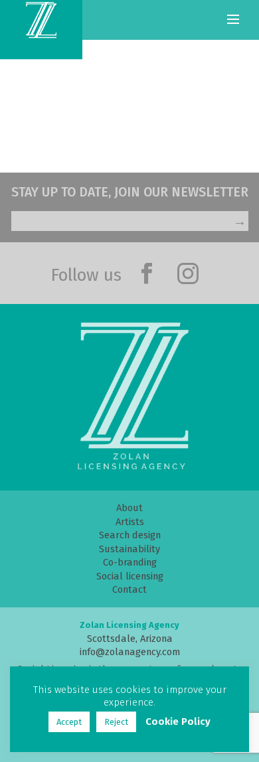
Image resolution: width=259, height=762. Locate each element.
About (129, 508)
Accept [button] (69, 722)
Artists (130, 522)
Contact (129, 589)
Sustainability (129, 549)
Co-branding (130, 562)
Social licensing (129, 576)
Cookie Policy (178, 721)
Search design (130, 535)
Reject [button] (116, 722)
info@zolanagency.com (130, 652)
